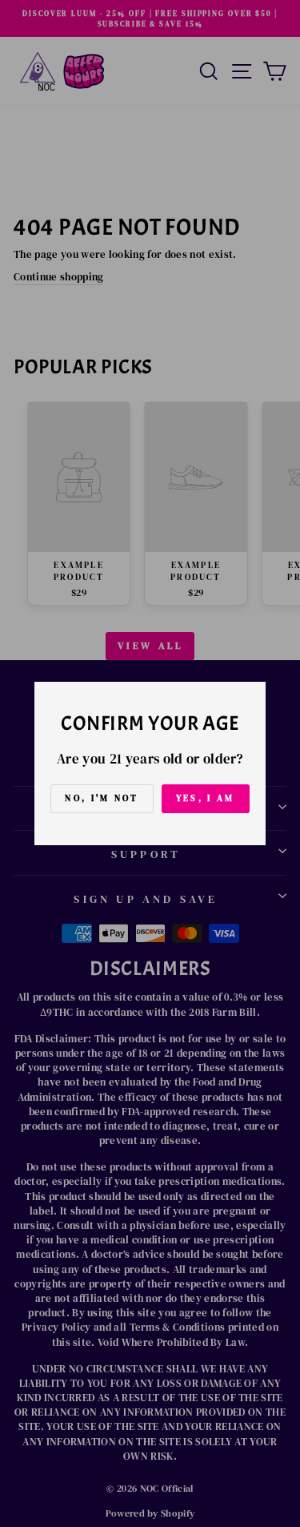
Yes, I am (205, 798)
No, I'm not (101, 798)
